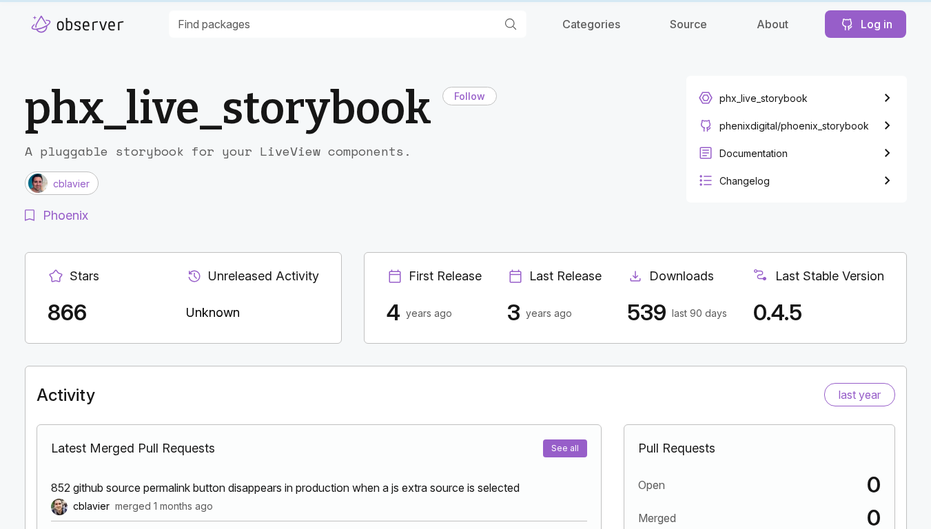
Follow (469, 96)
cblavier (91, 506)
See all (565, 448)
